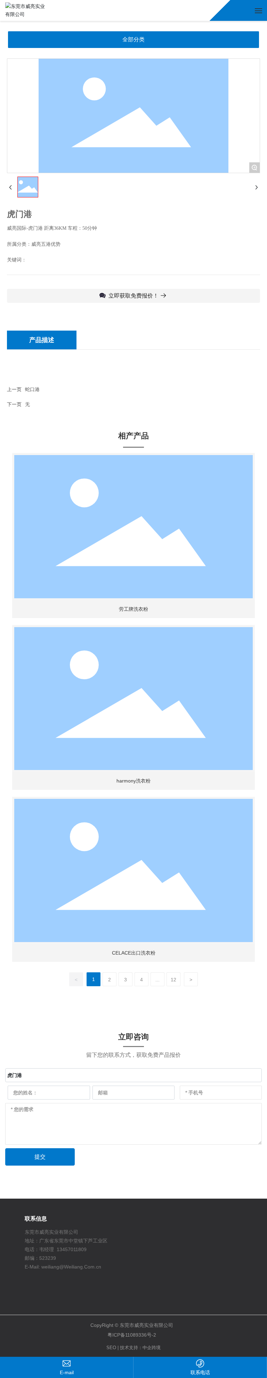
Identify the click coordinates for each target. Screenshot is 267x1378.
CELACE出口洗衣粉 (133, 953)
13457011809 (72, 1249)
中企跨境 (152, 1347)
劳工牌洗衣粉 (133, 609)
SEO (111, 1347)
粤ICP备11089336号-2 (131, 1335)
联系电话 (200, 1372)
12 (173, 979)
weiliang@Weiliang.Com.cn (71, 1267)
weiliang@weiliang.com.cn (66, 1373)
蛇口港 (32, 389)
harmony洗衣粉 (133, 781)
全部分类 (133, 39)
